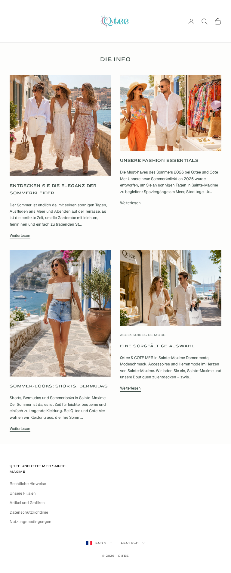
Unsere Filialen (23, 493)
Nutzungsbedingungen (30, 521)
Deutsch (130, 543)
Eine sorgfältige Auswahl (157, 346)
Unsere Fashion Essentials (159, 160)
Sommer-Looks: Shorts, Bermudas (59, 386)
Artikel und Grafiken (27, 502)
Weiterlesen (20, 235)
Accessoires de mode (143, 335)
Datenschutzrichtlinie (29, 512)
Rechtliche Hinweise (28, 483)
